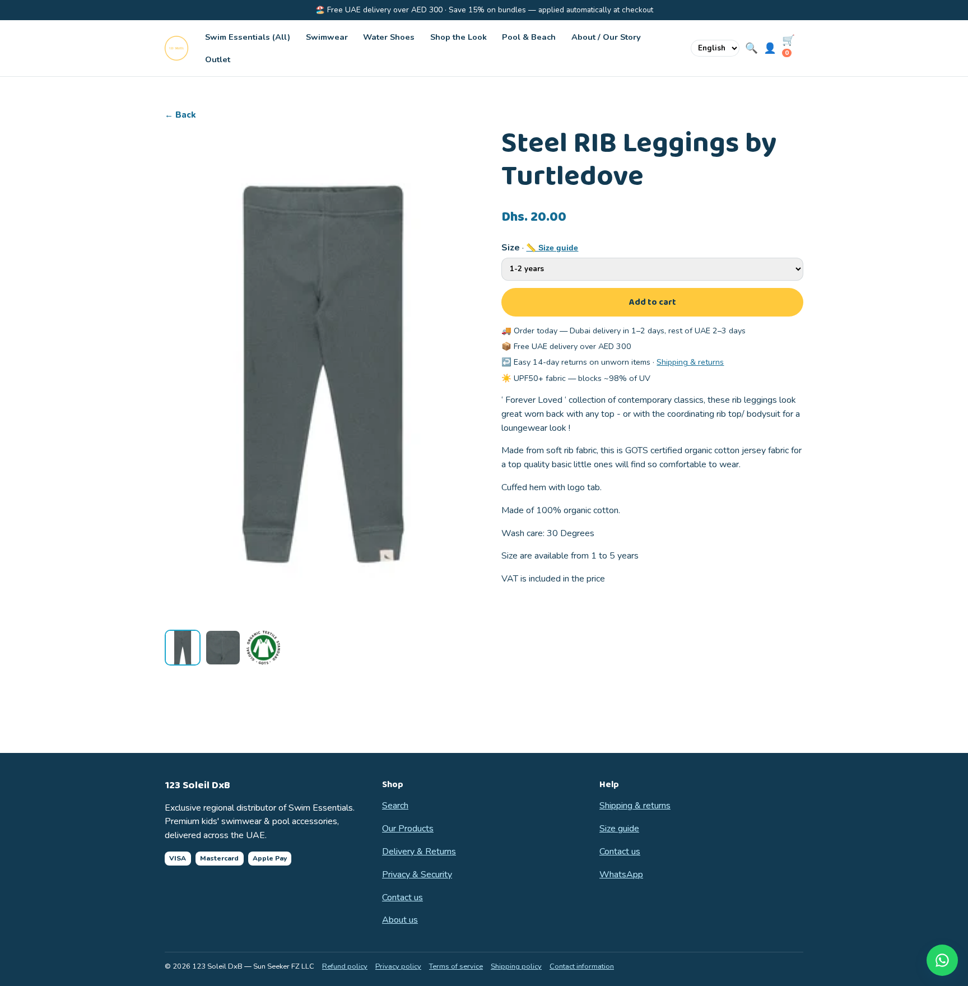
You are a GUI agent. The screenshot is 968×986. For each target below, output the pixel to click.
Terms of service (456, 966)
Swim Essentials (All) (247, 37)
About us (400, 920)
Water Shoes (389, 37)
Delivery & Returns (419, 851)
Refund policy (344, 966)
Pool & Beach (529, 37)
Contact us (402, 897)
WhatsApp (621, 874)
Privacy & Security (417, 874)
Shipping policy (516, 966)
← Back (180, 114)
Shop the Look (458, 37)
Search (395, 805)
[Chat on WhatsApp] (942, 960)
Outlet (217, 59)
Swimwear (327, 37)
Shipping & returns (690, 362)
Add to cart (652, 302)
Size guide (619, 828)
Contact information (582, 966)
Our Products (408, 828)
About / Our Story (606, 37)
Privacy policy (398, 966)
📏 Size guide (552, 247)
